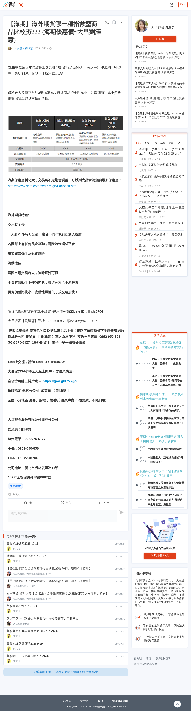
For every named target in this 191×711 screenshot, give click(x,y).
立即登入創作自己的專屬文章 (160, 548)
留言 (170, 143)
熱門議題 (160, 335)
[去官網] (9, 4)
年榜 (162, 143)
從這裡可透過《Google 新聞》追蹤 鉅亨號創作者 (66, 671)
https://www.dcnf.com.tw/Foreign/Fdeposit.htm (42, 185)
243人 (16, 494)
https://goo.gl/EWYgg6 (60, 380)
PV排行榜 (159, 136)
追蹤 (161, 38)
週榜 (146, 143)
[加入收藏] (114, 22)
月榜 (154, 143)
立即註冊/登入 (159, 555)
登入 (183, 4)
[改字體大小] (106, 22)
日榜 (138, 143)
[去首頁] (21, 5)
